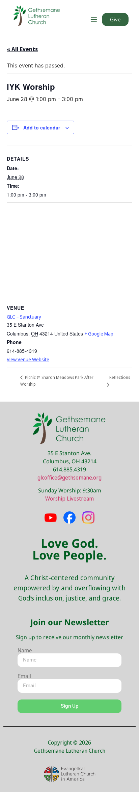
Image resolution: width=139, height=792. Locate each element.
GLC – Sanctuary (24, 316)
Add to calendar (41, 127)
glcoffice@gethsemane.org (69, 477)
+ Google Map (98, 333)
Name (25, 650)
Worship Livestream (69, 498)
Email (24, 676)
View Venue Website (28, 359)
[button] (94, 19)
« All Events (22, 49)
